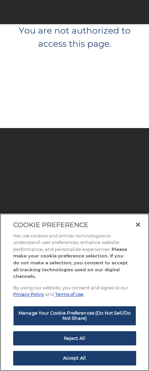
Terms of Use (69, 294)
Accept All (74, 358)
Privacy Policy (28, 294)
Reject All (74, 338)
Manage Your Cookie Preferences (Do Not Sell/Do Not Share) (74, 315)
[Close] (138, 224)
